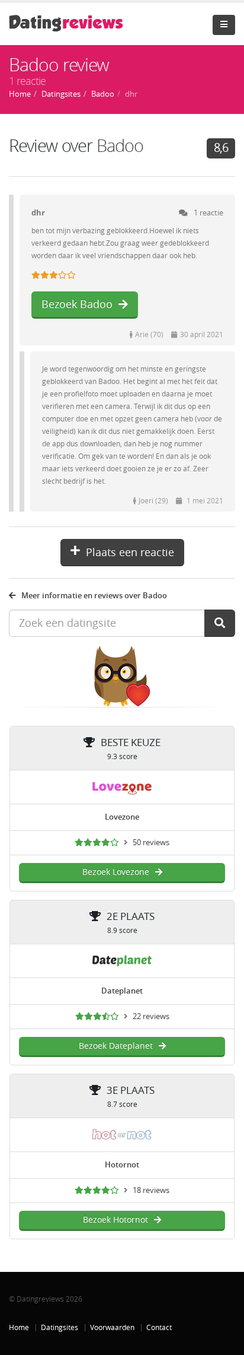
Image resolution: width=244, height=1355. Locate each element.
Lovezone (122, 817)
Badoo (120, 146)
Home (19, 1328)
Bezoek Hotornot (115, 1220)
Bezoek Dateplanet (116, 1046)
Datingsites (59, 1328)
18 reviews (151, 1190)
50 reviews (151, 842)
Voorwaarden (112, 1328)
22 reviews (151, 1016)
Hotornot (122, 1164)
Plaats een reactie (130, 552)
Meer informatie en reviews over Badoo (94, 595)
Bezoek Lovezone (115, 872)
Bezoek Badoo (77, 304)
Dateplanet (122, 990)
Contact (159, 1328)
